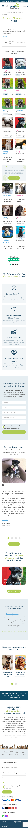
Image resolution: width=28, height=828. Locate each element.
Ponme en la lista (14, 178)
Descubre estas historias (9, 733)
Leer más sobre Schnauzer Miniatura (14, 631)
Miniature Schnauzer (12, 614)
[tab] (8, 538)
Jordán (8, 525)
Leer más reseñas (14, 544)
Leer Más (4, 36)
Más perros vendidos (14, 591)
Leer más (5, 520)
